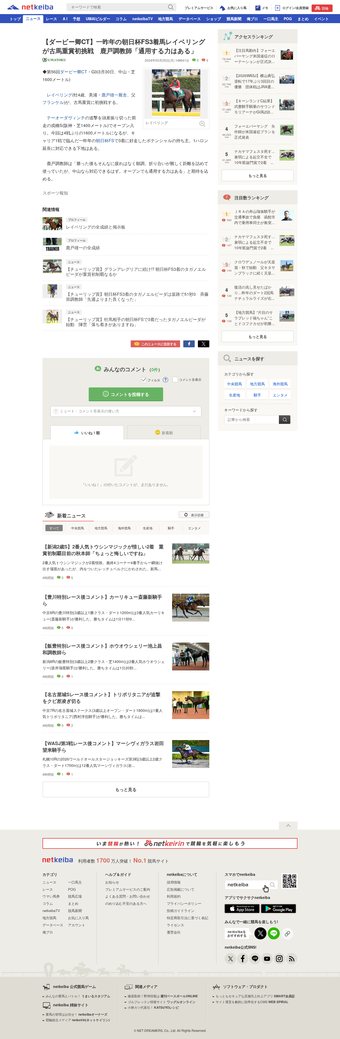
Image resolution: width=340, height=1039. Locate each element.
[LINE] (255, 958)
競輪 (325, 8)
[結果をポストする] (203, 343)
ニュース (33, 18)
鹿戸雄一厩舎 (114, 95)
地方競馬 (165, 18)
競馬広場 (75, 896)
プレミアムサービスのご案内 (127, 889)
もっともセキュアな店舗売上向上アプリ (255, 996)
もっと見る (126, 789)
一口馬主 (271, 18)
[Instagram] (279, 958)
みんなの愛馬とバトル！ (78, 996)
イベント (321, 18)
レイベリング (59, 95)
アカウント (76, 924)
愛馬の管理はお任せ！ (76, 1014)
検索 (284, 419)
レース (51, 18)
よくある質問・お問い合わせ (127, 896)
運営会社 (174, 932)
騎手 (171, 528)
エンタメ (194, 528)
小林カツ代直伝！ (153, 1007)
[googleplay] (278, 911)
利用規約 (174, 896)
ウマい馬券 (51, 896)
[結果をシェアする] (189, 343)
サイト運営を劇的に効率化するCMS (252, 1001)
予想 (76, 18)
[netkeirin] (170, 843)
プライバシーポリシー (184, 903)
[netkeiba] (30, 7)
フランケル (53, 102)
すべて (54, 528)
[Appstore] (242, 911)
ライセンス (175, 924)
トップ (15, 18)
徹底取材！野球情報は (163, 996)
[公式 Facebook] (242, 958)
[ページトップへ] (288, 826)
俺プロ (252, 18)
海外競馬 (124, 528)
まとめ (303, 18)
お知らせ (112, 882)
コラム (121, 18)
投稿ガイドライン (180, 910)
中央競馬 (77, 528)
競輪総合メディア (78, 1019)
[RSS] (291, 958)
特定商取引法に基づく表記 (187, 917)
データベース (189, 18)
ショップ (213, 18)
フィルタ (153, 380)
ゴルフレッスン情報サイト (162, 1001)
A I (65, 18)
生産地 (147, 528)
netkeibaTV (142, 18)
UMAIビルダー (98, 18)
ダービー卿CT (73, 72)
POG (288, 18)
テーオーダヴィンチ (66, 118)
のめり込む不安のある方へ (126, 903)
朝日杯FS (105, 140)
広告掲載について (180, 889)
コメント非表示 (190, 379)
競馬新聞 (234, 18)
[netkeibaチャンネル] (267, 958)
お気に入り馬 (78, 917)
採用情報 (174, 882)
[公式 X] (230, 958)
